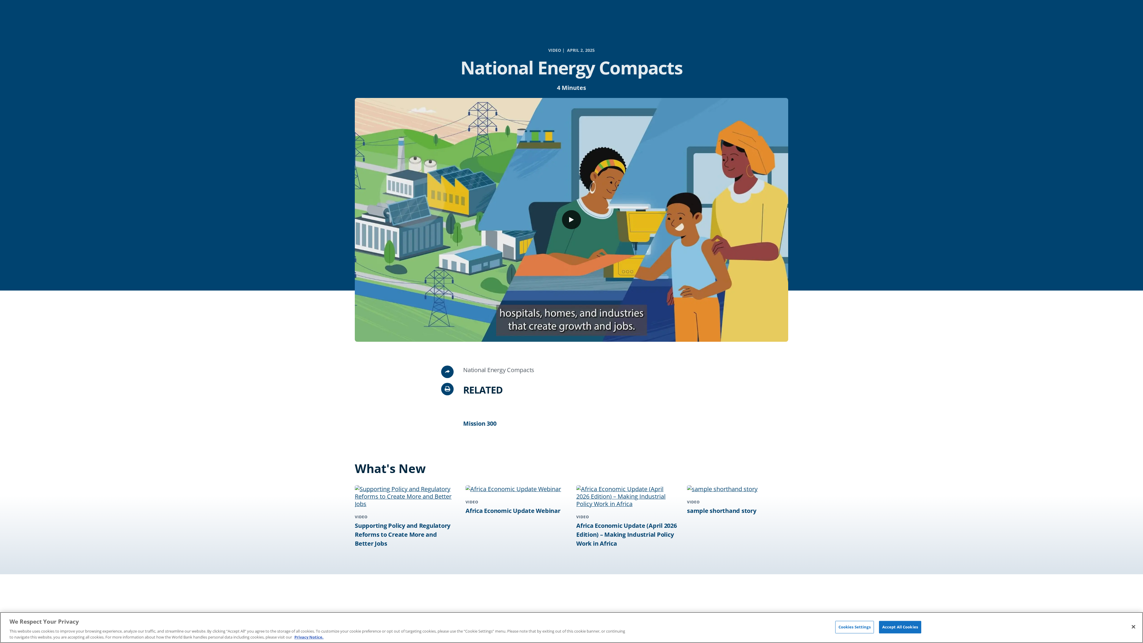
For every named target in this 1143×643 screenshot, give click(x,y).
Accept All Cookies (900, 627)
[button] (447, 389)
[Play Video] (571, 219)
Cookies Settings (854, 627)
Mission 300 (479, 423)
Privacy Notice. (309, 636)
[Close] (1133, 626)
